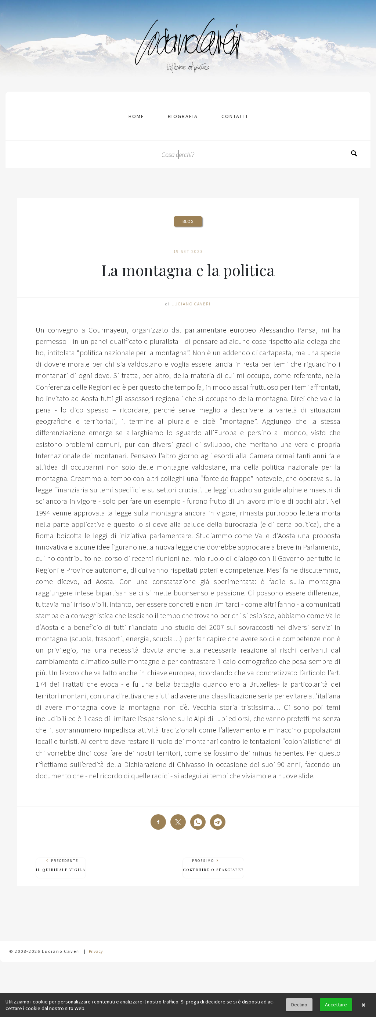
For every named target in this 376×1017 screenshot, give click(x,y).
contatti (234, 116)
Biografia (183, 116)
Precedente (61, 865)
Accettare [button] (336, 1004)
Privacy (96, 951)
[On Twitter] (178, 822)
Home (136, 116)
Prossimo (213, 865)
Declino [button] (299, 1004)
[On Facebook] (158, 822)
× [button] (363, 1005)
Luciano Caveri (191, 303)
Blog (188, 221)
